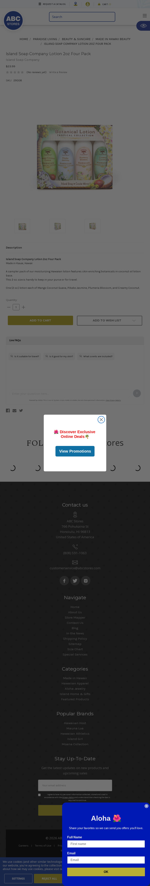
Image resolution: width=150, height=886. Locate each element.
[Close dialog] (101, 419)
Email (71, 853)
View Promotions (75, 451)
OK (106, 871)
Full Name (74, 837)
